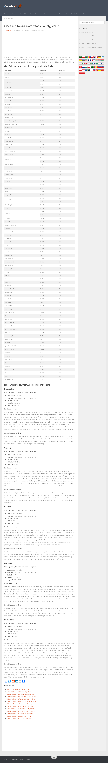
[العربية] (80, 58)
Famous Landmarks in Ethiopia (89, 36)
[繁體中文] (83, 74)
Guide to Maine (9, 18)
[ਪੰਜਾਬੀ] (86, 67)
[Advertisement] (39, 44)
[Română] (97, 67)
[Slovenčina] (102, 67)
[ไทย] (91, 71)
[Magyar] (102, 61)
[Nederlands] (83, 67)
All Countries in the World (73, 14)
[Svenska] (86, 71)
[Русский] (99, 67)
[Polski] (88, 67)
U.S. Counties (86, 14)
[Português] (94, 67)
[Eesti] (83, 61)
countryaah (9, 30)
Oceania (61, 14)
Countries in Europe (35, 14)
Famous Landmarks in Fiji (87, 32)
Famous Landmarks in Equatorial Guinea (91, 47)
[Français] (91, 61)
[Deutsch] (99, 58)
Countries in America (49, 14)
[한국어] (94, 64)
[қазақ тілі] (91, 64)
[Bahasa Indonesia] (80, 64)
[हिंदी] (97, 61)
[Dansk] (97, 58)
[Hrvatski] (99, 61)
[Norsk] (80, 67)
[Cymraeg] (94, 58)
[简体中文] (80, 74)
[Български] (83, 58)
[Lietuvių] (97, 64)
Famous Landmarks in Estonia (88, 40)
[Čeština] (91, 58)
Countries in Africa (9, 14)
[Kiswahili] (88, 71)
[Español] (80, 61)
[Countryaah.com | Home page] (13, 5)
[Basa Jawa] (88, 64)
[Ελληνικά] (102, 58)
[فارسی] (86, 61)
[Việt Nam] (102, 71)
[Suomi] (88, 61)
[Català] (88, 58)
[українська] (99, 71)
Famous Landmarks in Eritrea (88, 43)
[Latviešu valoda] (99, 64)
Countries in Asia (21, 14)
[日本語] (86, 64)
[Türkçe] (97, 71)
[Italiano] (83, 64)
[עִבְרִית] (94, 61)
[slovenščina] (80, 71)
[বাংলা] (86, 58)
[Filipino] (94, 71)
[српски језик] (83, 71)
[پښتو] (91, 67)
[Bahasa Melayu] (102, 64)
